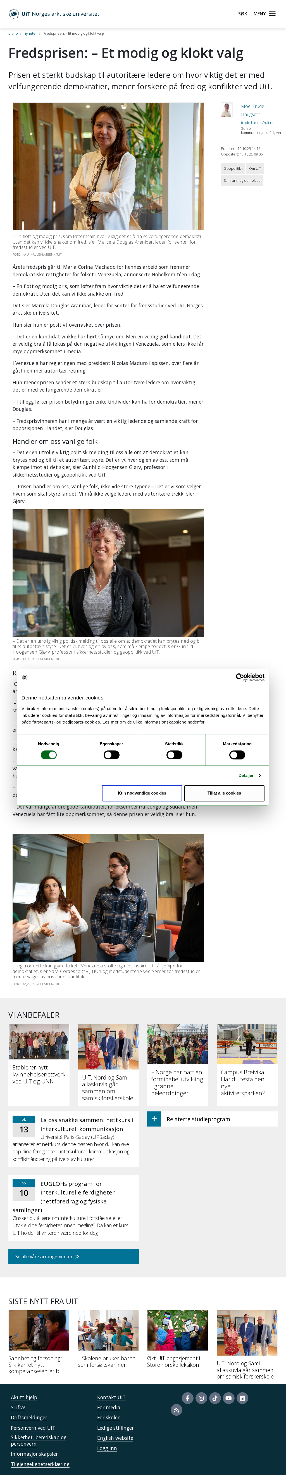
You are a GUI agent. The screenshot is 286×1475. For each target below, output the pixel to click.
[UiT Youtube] (229, 1398)
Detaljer (246, 775)
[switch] (112, 754)
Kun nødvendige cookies (142, 793)
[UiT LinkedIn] (242, 1398)
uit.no (13, 33)
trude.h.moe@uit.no (258, 122)
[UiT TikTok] (215, 1398)
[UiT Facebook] (188, 1398)
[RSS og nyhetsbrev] (176, 1410)
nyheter (30, 33)
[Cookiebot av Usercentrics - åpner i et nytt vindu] (240, 677)
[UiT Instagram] (201, 1398)
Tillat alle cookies (224, 793)
